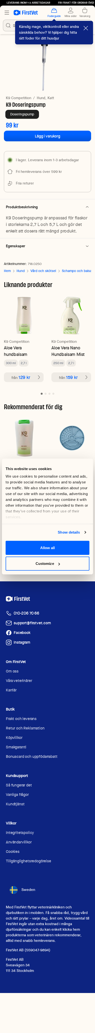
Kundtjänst (15, 804)
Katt (51, 98)
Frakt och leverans (21, 718)
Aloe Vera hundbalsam (15, 351)
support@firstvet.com (32, 622)
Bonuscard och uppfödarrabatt (31, 756)
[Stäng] (85, 28)
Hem (7, 271)
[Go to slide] (42, 394)
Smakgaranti (16, 747)
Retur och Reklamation (25, 728)
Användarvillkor (19, 842)
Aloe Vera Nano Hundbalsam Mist (68, 351)
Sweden (28, 889)
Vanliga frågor (17, 794)
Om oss (12, 671)
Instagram (22, 642)
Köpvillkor (14, 737)
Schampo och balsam (78, 271)
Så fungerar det (19, 785)
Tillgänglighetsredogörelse (28, 861)
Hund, (42, 98)
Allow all (47, 547)
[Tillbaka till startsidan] (26, 12)
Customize (45, 563)
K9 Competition (18, 98)
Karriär (11, 690)
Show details (69, 532)
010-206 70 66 (26, 613)
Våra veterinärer (19, 680)
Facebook (22, 632)
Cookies (12, 851)
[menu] (7, 12)
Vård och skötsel (43, 271)
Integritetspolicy (20, 832)
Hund (21, 271)
